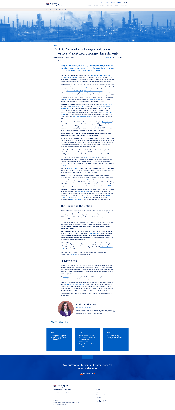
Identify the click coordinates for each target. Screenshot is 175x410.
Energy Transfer (108, 104)
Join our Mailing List (86, 373)
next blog (66, 277)
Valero (95, 157)
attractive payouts (93, 233)
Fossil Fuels (56, 60)
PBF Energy (86, 157)
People (96, 5)
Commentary (124, 5)
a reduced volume (75, 199)
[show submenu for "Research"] (104, 5)
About (89, 5)
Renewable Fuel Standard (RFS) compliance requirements (84, 91)
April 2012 (98, 128)
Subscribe (107, 2)
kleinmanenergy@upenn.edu (103, 394)
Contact (113, 2)
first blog (84, 87)
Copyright (55, 402)
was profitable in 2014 (74, 168)
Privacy (59, 402)
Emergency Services (75, 402)
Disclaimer (63, 402)
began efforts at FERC (76, 106)
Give (102, 2)
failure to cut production (83, 191)
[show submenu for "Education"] (112, 5)
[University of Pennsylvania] (126, 2)
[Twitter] (106, 401)
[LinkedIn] (97, 401)
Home (47, 9)
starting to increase (94, 99)
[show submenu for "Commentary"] (128, 5)
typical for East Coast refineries (75, 284)
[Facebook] (103, 401)
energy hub (73, 254)
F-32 (86, 180)
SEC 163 (63, 165)
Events (116, 5)
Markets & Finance (64, 60)
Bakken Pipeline (107, 122)
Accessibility (68, 402)
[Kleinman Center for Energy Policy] (54, 4)
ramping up (66, 99)
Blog (57, 9)
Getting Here (99, 392)
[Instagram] (100, 401)
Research (102, 5)
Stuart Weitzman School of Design (62, 392)
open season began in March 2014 (83, 116)
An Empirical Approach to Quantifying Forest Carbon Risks (59, 338)
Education (109, 5)
